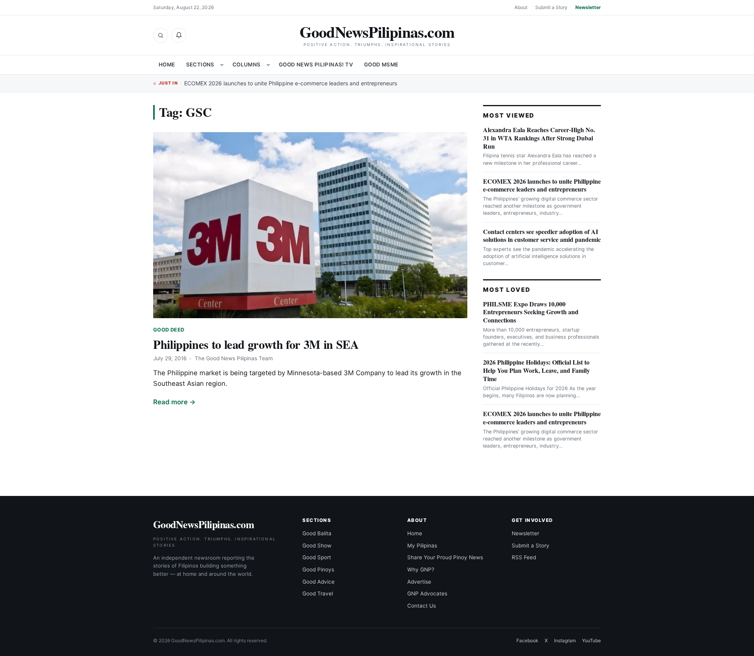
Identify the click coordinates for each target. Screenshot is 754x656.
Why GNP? (420, 569)
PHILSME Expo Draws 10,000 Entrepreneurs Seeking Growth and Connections (530, 312)
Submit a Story (551, 7)
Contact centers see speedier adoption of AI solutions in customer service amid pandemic (542, 235)
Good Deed (168, 330)
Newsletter (588, 7)
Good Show (316, 545)
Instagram (565, 640)
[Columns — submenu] (268, 64)
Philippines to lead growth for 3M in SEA (256, 344)
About (520, 7)
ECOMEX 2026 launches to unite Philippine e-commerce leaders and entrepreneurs (290, 83)
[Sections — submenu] (222, 64)
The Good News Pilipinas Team (234, 358)
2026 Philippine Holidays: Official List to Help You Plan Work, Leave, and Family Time (536, 370)
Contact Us (421, 606)
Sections (200, 64)
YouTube (591, 640)
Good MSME (381, 64)
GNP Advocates (427, 593)
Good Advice (318, 582)
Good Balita (316, 533)
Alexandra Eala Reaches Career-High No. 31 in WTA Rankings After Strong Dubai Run (539, 138)
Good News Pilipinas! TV (316, 64)
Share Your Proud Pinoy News (445, 557)
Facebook (527, 640)
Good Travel (317, 593)
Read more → (174, 402)
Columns (246, 64)
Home (167, 64)
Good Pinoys (318, 569)
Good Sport (316, 557)
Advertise (419, 582)
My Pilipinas (422, 545)
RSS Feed (524, 557)
